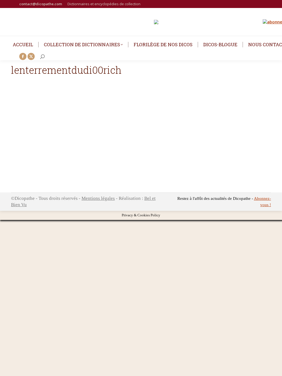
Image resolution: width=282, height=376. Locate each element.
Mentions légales (98, 198)
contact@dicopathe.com (40, 3)
